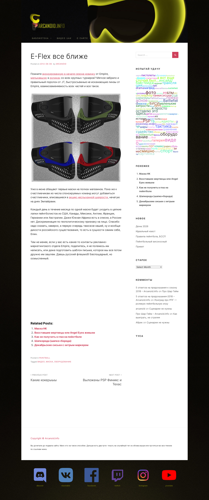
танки (157, 95)
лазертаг (173, 114)
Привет (140, 246)
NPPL (158, 106)
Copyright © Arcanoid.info (45, 438)
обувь (174, 146)
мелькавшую (39, 77)
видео (41, 362)
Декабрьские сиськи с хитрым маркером (61, 345)
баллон (165, 88)
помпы (151, 127)
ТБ (153, 121)
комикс (159, 146)
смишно (147, 151)
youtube (169, 486)
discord (40, 486)
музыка (151, 116)
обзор (156, 132)
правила (153, 100)
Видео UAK (64, 38)
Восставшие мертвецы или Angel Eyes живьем (64, 332)
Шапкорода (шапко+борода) (52, 340)
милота (164, 113)
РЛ (165, 93)
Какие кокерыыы (44, 378)
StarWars (158, 119)
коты (157, 151)
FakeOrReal (147, 141)
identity (145, 146)
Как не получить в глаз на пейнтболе (58, 336)
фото (151, 92)
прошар (155, 114)
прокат (141, 129)
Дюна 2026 (142, 226)
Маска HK (40, 328)
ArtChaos (162, 98)
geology (158, 122)
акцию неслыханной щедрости (88, 197)
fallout (155, 98)
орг (151, 146)
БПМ (170, 93)
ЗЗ (145, 143)
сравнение (170, 129)
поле (154, 148)
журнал (158, 83)
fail (175, 122)
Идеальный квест (146, 231)
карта (138, 75)
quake (160, 101)
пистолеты (148, 75)
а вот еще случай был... (155, 79)
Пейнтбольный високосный (151, 241)
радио (167, 146)
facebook (91, 486)
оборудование (62, 362)
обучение (161, 75)
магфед (149, 88)
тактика (163, 126)
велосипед (147, 86)
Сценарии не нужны (160, 308)
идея (141, 144)
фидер (141, 78)
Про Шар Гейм (170, 291)
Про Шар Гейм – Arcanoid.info (152, 313)
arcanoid (61, 64)
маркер (147, 95)
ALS (149, 138)
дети (149, 113)
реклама (158, 129)
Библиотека (40, 38)
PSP (147, 121)
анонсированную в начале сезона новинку (68, 73)
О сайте (82, 38)
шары (143, 127)
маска (49, 362)
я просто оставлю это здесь (151, 111)
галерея (158, 140)
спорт (166, 150)
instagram (143, 486)
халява (159, 93)
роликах (55, 77)
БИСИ (154, 103)
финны (157, 135)
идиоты (167, 121)
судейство (144, 132)
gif (148, 103)
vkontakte (65, 486)
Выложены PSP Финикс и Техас (102, 380)
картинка (146, 153)
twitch (117, 486)
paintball (44, 358)
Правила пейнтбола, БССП (151, 236)
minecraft (158, 88)
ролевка (141, 93)
